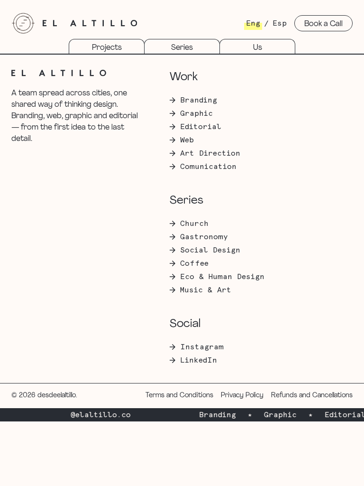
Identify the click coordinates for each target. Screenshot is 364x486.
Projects (107, 48)
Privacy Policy (242, 395)
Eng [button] (253, 23)
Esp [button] (280, 23)
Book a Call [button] (323, 24)
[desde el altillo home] (23, 23)
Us (257, 48)
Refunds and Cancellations (312, 395)
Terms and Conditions (179, 395)
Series (182, 48)
